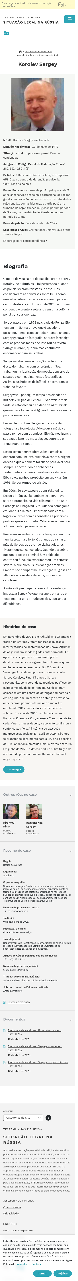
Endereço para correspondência (24, 240)
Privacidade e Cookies (28, 1264)
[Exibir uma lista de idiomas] (62, 4)
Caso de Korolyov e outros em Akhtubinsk (37, 55)
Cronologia (14, 769)
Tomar (42, 1273)
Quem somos (12, 1207)
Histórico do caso (19, 1002)
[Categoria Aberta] (48, 1118)
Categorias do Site (18, 1117)
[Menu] (69, 19)
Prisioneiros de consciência (38, 51)
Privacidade (11, 1213)
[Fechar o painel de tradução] (71, 4)
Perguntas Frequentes (18, 1230)
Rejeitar (63, 1273)
